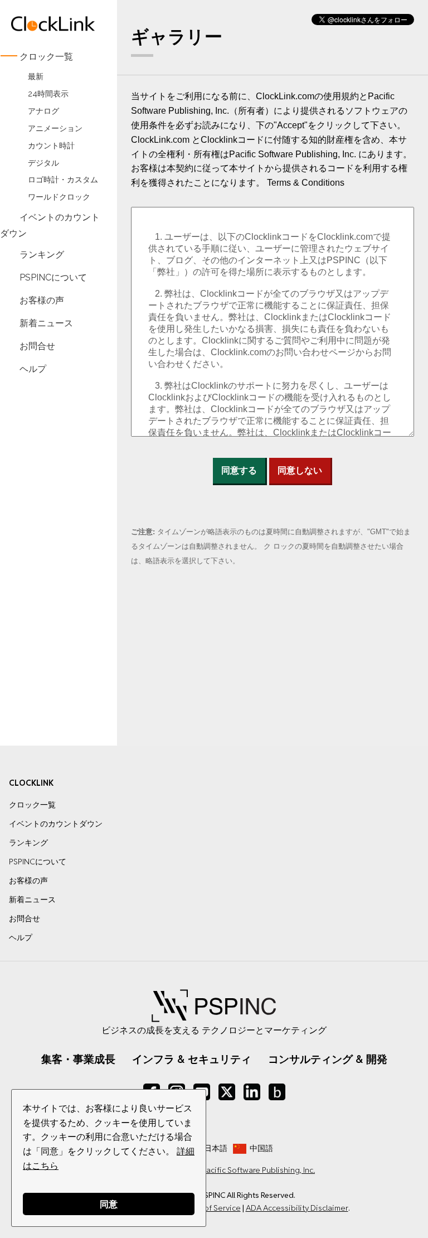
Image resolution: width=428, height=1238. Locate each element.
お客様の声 (42, 299)
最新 (35, 76)
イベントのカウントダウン (50, 225)
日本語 (215, 1148)
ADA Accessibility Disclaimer (297, 1208)
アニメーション (55, 128)
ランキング (42, 254)
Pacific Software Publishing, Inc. (258, 1170)
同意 (109, 1203)
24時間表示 (48, 93)
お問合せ (37, 345)
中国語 (261, 1148)
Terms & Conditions (305, 182)
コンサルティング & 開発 (327, 1059)
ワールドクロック (59, 197)
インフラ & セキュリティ (191, 1059)
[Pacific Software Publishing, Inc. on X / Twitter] (226, 1092)
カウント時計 (51, 145)
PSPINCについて (53, 277)
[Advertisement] (53, 552)
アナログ (43, 110)
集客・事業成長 (78, 1059)
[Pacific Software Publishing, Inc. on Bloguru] (277, 1092)
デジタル (43, 162)
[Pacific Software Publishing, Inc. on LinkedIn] (252, 1092)
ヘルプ (33, 368)
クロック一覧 (46, 56)
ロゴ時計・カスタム (63, 180)
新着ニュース (46, 322)
